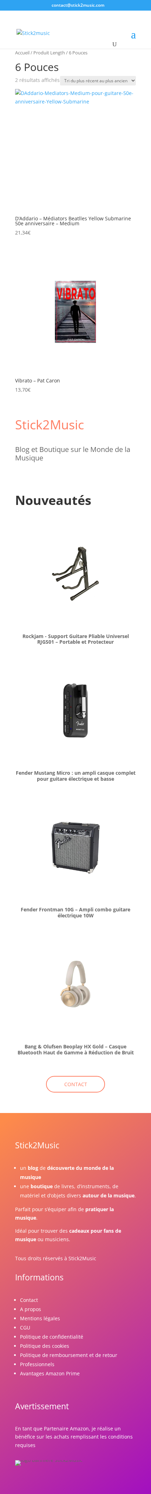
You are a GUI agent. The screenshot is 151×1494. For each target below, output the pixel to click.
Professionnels (37, 1364)
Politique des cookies (44, 1346)
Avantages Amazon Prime (50, 1373)
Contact (29, 1300)
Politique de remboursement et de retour (68, 1355)
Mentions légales (40, 1318)
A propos (30, 1309)
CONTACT (75, 1084)
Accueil (22, 52)
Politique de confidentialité (51, 1336)
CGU (25, 1327)
